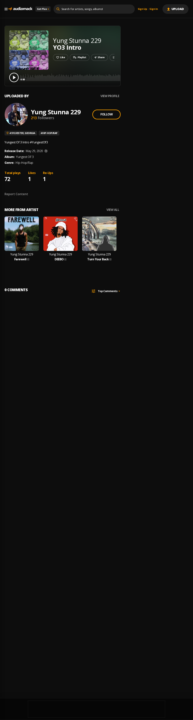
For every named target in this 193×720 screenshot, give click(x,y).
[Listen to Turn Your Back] (99, 234)
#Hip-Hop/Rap (49, 133)
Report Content (16, 194)
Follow (106, 114)
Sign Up (142, 9)
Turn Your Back (98, 259)
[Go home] (20, 9)
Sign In (153, 9)
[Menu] (6, 9)
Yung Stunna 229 (56, 112)
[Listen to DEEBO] (60, 234)
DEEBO (59, 259)
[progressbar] (104, 77)
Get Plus (43, 9)
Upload (178, 9)
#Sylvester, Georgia (22, 133)
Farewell (20, 259)
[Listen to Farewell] (22, 234)
